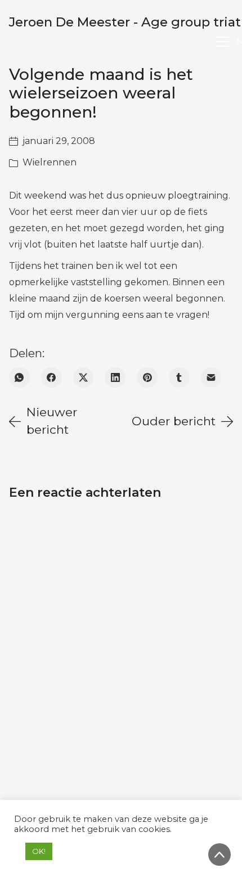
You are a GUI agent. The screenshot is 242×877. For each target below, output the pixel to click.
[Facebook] (51, 377)
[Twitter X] (83, 377)
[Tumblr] (179, 377)
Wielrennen (50, 162)
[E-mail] (211, 377)
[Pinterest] (147, 377)
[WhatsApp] (19, 377)
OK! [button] (39, 851)
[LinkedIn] (115, 377)
